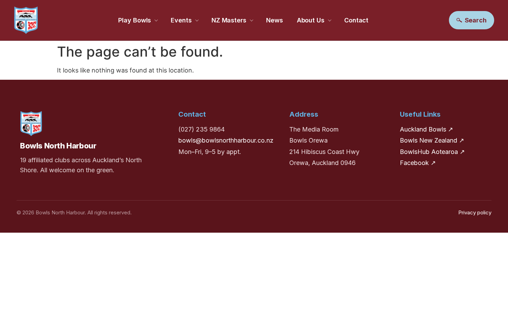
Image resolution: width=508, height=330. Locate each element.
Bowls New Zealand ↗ (432, 140)
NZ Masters (228, 20)
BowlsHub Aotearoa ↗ (432, 151)
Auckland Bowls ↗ (426, 129)
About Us (310, 20)
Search (476, 20)
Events (181, 20)
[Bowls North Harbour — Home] (26, 20)
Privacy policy (474, 212)
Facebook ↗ (418, 162)
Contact (356, 20)
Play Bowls (134, 20)
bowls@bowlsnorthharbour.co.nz (225, 140)
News (274, 20)
